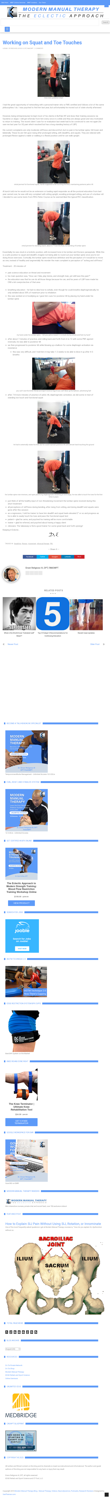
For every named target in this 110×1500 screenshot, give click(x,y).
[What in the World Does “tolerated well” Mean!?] (19, 613)
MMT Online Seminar (17, 2)
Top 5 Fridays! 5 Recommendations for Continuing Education (53, 634)
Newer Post (13, 644)
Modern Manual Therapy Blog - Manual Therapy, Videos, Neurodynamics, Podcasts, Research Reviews (54, 1491)
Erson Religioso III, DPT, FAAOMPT (21, 48)
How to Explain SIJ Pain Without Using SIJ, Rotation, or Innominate (53, 1224)
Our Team (42, 2)
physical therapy (43, 544)
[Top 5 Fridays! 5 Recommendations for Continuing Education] (52, 613)
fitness (24, 544)
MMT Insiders (32, 2)
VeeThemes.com (9, 1494)
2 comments (38, 48)
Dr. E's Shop (9, 1369)
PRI (51, 544)
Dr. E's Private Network (13, 1365)
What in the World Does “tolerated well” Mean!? (19, 634)
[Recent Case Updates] (86, 613)
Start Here (4, 2)
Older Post (95, 644)
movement (32, 544)
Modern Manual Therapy (14, 1372)
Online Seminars (11, 1378)
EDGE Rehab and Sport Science (17, 1375)
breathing (17, 544)
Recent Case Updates (86, 633)
